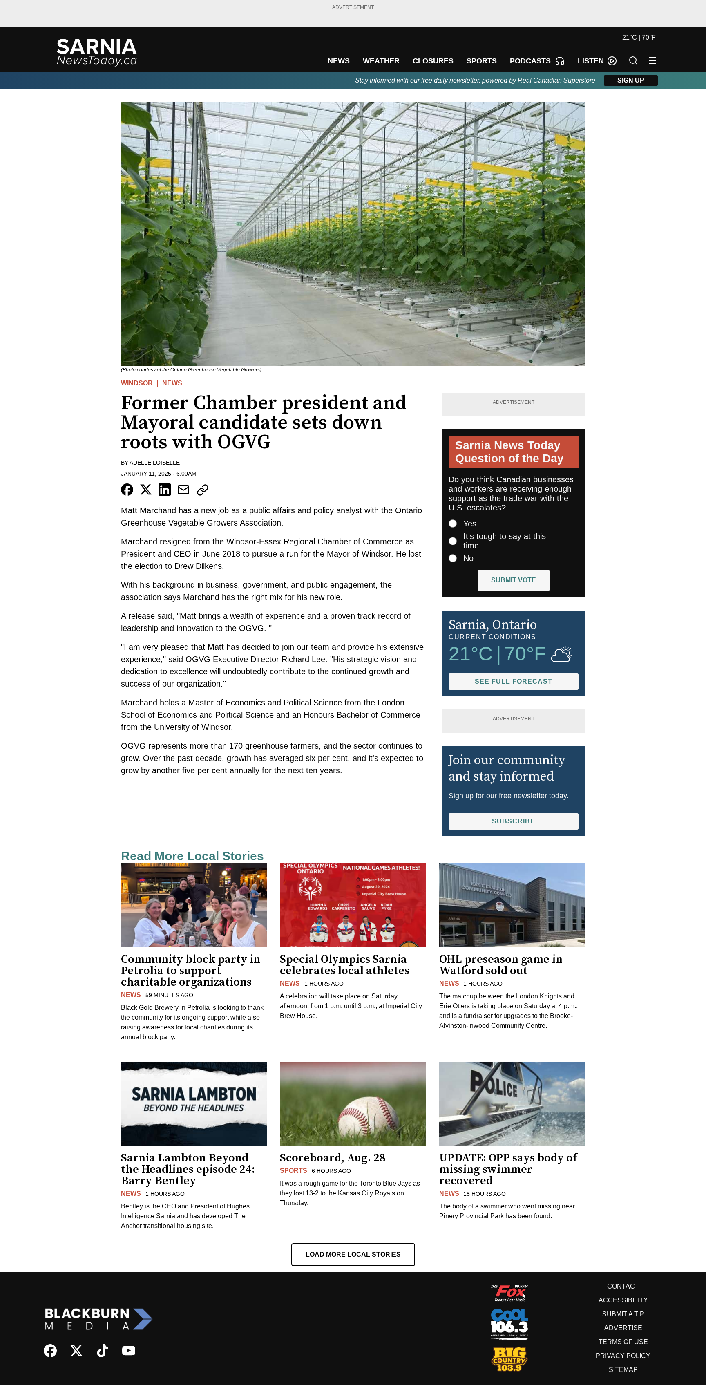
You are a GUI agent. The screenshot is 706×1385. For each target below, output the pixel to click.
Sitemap (623, 1369)
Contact (623, 1286)
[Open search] (633, 60)
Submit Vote (513, 580)
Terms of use (623, 1341)
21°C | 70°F (639, 37)
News (172, 383)
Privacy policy (623, 1355)
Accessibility (623, 1300)
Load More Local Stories (353, 1254)
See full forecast (513, 681)
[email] (183, 489)
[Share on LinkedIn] (165, 489)
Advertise (623, 1328)
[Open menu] (652, 60)
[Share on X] (146, 489)
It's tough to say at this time (504, 541)
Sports (293, 1170)
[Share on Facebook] (127, 489)
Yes (469, 523)
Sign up (630, 80)
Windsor (137, 383)
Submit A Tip (623, 1314)
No (468, 558)
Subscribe (513, 821)
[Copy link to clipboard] (202, 490)
